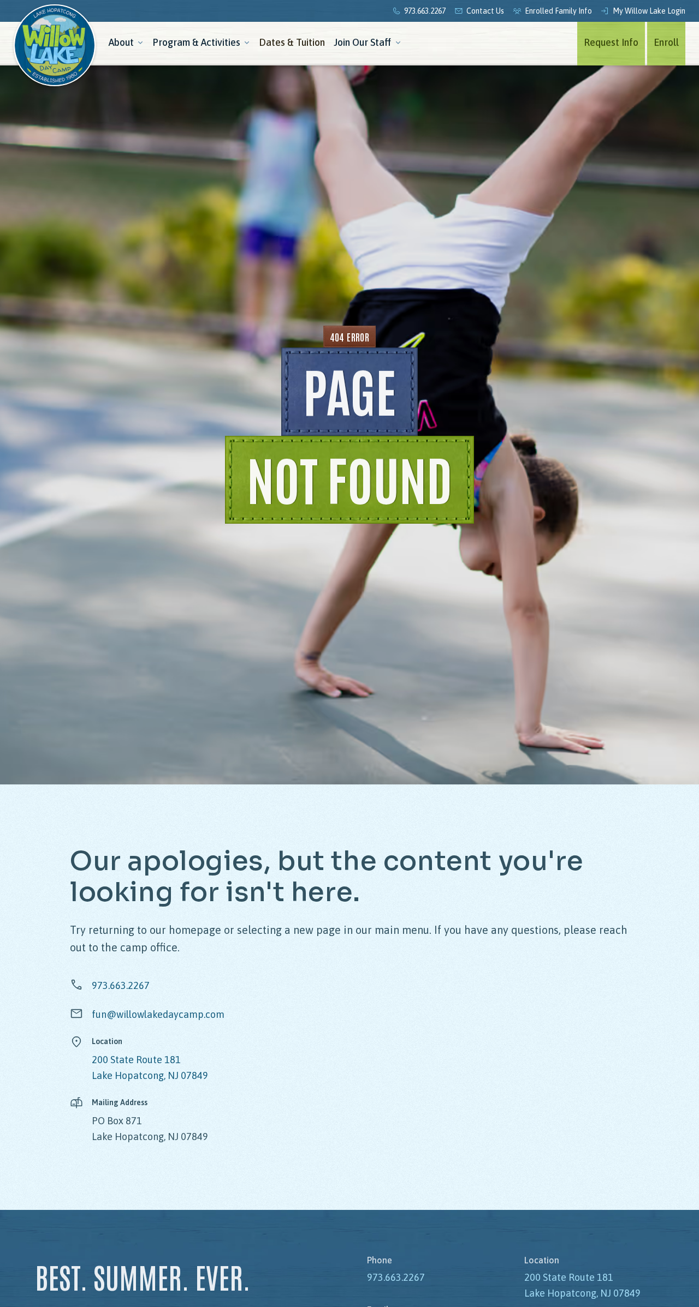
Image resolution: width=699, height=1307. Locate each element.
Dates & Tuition (292, 42)
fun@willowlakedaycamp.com (158, 1014)
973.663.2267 (121, 985)
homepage (195, 930)
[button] (126, 43)
